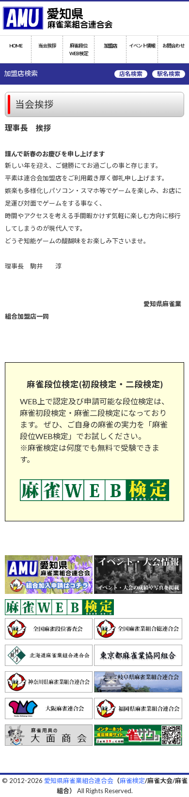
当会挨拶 (47, 45)
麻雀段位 (78, 49)
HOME (15, 45)
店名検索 (130, 73)
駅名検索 (168, 73)
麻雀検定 (132, 780)
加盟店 (110, 45)
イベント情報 (142, 45)
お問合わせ (173, 45)
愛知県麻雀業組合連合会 (78, 780)
